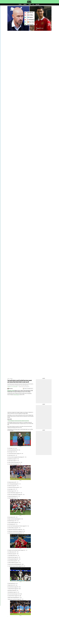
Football (20, 4)
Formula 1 (25, 4)
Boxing (30, 4)
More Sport (37, 4)
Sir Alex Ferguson (16, 394)
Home (8, 378)
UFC (33, 4)
